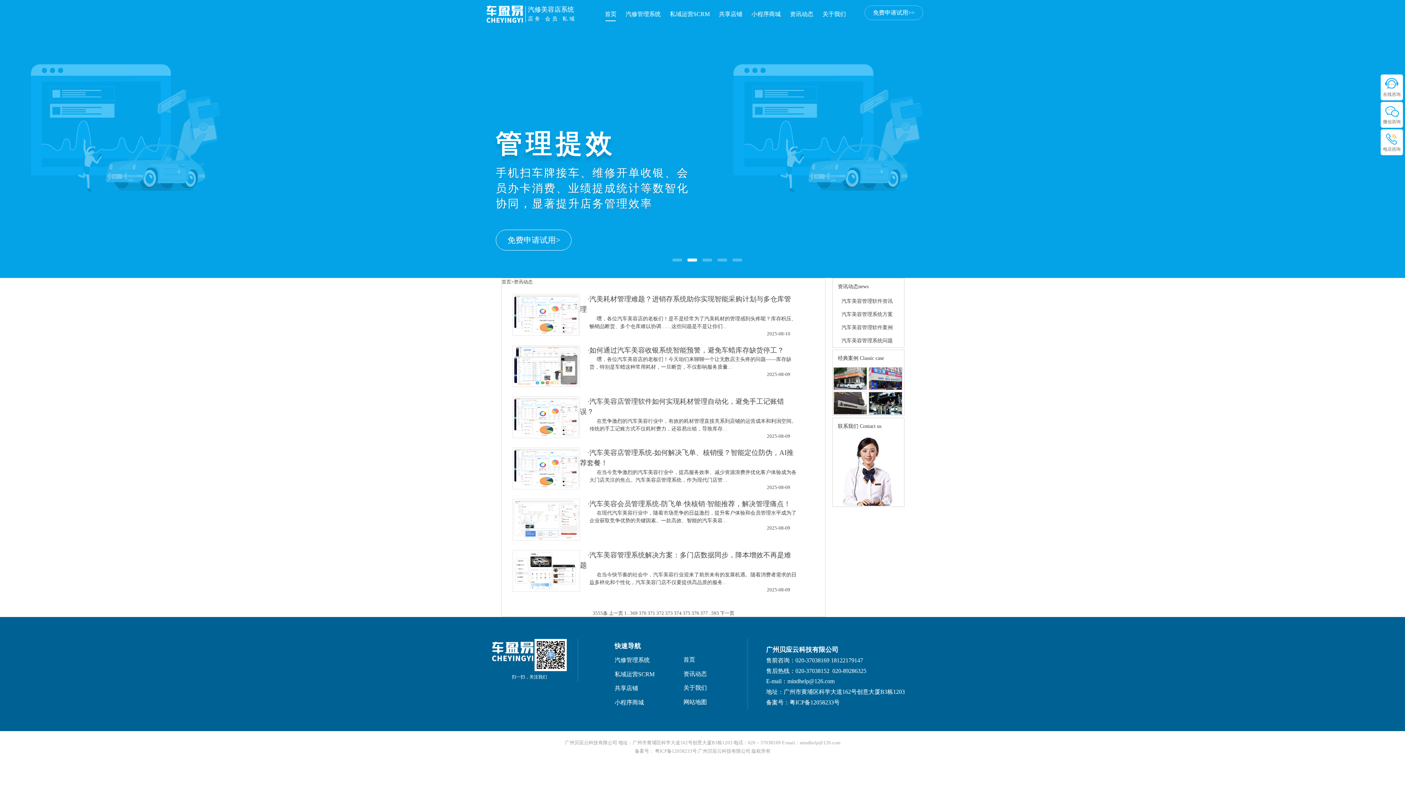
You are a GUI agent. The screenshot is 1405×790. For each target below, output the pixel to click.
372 (660, 613)
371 (651, 613)
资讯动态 (801, 14)
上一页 (616, 613)
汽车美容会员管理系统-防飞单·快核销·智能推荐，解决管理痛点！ (690, 504)
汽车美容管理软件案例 (867, 327)
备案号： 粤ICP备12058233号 (666, 751)
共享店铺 (730, 14)
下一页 (727, 613)
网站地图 (695, 702)
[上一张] (64, 124)
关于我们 (834, 14)
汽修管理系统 (643, 14)
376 (695, 613)
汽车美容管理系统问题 (867, 340)
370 (643, 613)
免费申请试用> (533, 240)
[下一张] (1341, 124)
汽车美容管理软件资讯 (867, 301)
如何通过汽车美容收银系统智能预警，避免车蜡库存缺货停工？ (686, 350)
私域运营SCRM (690, 14)
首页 (611, 14)
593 (715, 613)
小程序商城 (766, 14)
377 (704, 613)
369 (634, 613)
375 (686, 613)
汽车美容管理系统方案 (867, 314)
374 (678, 613)
